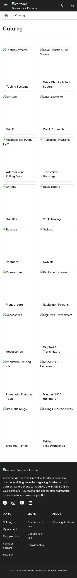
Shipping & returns (63, 522)
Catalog (7, 522)
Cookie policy (36, 544)
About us (8, 554)
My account (10, 529)
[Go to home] (25, 6)
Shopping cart (11, 536)
